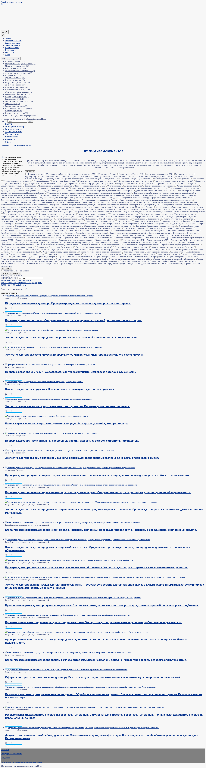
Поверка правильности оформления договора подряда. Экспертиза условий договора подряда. (66, 423)
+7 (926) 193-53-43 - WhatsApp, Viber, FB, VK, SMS (21, 283)
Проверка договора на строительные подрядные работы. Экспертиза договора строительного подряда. (72, 440)
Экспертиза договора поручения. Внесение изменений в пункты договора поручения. (59, 388)
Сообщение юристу (13, 40)
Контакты (9, 52)
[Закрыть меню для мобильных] (3, 35)
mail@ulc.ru (21, 285)
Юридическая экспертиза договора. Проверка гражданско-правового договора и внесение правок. (68, 303)
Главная (4, 145)
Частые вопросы (12, 47)
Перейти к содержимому (12, 2)
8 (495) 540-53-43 (8, 280)
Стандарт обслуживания (11, 754)
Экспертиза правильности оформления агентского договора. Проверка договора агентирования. (67, 406)
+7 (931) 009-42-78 (23, 280)
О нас (7, 55)
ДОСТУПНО (6, 268)
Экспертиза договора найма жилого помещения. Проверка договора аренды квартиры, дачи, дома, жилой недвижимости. (82, 457)
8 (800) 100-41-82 (8, 285)
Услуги (8, 38)
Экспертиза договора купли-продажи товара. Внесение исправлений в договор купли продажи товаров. (71, 337)
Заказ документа (12, 45)
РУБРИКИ (29, 172)
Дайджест (5, 758)
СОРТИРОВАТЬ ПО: (9, 278)
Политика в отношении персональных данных (21, 762)
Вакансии (5, 750)
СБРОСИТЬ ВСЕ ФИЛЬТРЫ (11, 273)
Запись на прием (12, 43)
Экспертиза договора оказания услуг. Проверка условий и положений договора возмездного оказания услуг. (74, 354)
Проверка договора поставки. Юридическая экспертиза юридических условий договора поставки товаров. (73, 320)
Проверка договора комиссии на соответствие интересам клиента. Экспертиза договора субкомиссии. (70, 371)
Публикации (10, 50)
